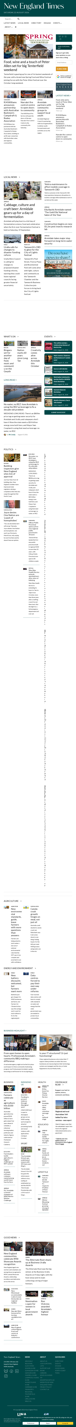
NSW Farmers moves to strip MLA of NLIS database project (45, 747)
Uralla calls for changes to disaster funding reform (12, 251)
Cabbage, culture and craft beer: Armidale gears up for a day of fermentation (19, 211)
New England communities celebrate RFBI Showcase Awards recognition (12, 1258)
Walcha (28, 1401)
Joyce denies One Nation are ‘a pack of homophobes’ (11, 516)
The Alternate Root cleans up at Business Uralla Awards (38, 1262)
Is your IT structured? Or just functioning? (53, 1054)
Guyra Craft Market (60, 369)
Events (58, 1363)
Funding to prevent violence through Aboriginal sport (25, 1102)
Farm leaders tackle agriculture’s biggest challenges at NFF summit (8, 1159)
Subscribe (62, 69)
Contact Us (44, 1389)
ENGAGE (47, 23)
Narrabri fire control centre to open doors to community (28, 106)
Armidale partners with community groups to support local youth (44, 109)
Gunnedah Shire (31, 1370)
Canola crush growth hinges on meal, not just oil (35, 915)
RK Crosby (12, 435)
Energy (45, 632)
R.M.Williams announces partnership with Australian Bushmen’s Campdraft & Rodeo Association (11, 111)
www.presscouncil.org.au (12, 1421)
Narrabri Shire (31, 1387)
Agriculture (45, 711)
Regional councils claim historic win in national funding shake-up (45, 842)
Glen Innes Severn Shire (45, 792)
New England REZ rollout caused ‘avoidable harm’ (45, 669)
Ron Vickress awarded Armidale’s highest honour (46, 1308)
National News (21, 347)
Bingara (6, 347)
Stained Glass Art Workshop (60, 391)
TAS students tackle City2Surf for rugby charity (45, 1138)
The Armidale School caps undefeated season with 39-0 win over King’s (26, 1161)
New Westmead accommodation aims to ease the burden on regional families (16, 1297)
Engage (58, 1366)
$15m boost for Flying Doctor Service (45, 1093)
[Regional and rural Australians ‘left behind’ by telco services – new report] (64, 1104)
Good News (14, 1288)
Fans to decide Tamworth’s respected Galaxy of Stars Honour (45, 1185)
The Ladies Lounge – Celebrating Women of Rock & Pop (62, 345)
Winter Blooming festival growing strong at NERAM (45, 1205)
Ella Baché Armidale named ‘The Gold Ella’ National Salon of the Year (57, 212)
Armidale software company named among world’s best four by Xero (9, 1177)
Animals (44, 1148)
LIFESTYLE (43, 1172)
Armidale (39, 99)
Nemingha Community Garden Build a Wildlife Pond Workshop (62, 379)
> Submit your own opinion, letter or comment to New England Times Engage (63, 1141)
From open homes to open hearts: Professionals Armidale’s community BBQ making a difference (19, 1057)
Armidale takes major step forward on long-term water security (58, 241)
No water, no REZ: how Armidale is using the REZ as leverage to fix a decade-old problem (21, 407)
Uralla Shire (30, 1399)
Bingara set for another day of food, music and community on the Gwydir (9, 361)
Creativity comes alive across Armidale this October (36, 358)
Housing (6, 463)
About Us (43, 1361)
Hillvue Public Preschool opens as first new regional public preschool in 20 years (33, 529)
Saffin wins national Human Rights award (45, 487)
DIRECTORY (36, 23)
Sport (22, 1154)
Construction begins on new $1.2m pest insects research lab (58, 227)
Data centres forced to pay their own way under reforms (35, 983)
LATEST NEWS (9, 23)
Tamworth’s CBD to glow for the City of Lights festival (32, 251)
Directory (59, 1361)
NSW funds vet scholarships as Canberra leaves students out (45, 1158)
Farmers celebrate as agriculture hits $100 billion (9, 1102)
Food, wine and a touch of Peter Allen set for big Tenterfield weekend (27, 66)
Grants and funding (45, 1086)
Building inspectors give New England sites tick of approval (11, 471)
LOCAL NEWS (23, 23)
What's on (27, 244)
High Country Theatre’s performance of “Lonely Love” (62, 358)
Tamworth (7, 99)
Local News (7, 1151)
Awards (45, 456)
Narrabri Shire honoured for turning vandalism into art (16, 1315)
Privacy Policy (46, 1387)
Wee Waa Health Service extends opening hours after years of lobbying (34, 575)
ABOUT (8, 27)
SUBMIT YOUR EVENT (58, 412)
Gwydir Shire (30, 1373)
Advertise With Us (47, 1380)
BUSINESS (8, 1082)
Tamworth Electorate (45, 526)
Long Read (31, 454)
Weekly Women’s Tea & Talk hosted (62, 401)
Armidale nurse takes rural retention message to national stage (45, 1111)
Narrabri (23, 99)
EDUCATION (43, 1125)
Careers (43, 1373)
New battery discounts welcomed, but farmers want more (16, 983)
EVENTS (56, 23)
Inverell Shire (31, 1375)
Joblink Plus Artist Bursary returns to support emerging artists (45, 579)
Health (44, 1101)
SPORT (24, 1143)
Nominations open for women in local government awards (31, 1308)
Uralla (5, 244)
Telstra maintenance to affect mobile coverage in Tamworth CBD (57, 187)
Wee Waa (31, 568)
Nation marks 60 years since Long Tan (22, 355)
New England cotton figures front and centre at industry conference (16, 1332)
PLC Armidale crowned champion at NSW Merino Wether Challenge (9, 1195)
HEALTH (42, 1082)
